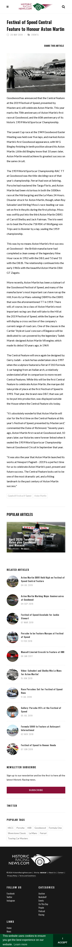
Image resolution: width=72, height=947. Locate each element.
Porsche (20, 828)
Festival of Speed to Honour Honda (38, 745)
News (9, 931)
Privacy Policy (12, 876)
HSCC (11, 828)
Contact (61, 872)
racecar (43, 872)
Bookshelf (42, 897)
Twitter (9, 897)
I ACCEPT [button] (62, 940)
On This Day (43, 904)
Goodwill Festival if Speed (19, 495)
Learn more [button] (20, 944)
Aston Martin (40, 495)
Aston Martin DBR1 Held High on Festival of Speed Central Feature (43, 579)
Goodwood (40, 828)
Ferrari (43, 833)
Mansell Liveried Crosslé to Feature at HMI (42, 652)
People (41, 907)
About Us (52, 872)
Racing (41, 914)
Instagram (11, 900)
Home (9, 928)
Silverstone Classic (17, 833)
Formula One (55, 828)
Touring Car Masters (18, 838)
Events (35, 34)
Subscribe (36, 790)
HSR (29, 828)
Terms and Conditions (27, 876)
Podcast (42, 911)
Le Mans (33, 833)
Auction (42, 893)
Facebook (11, 893)
